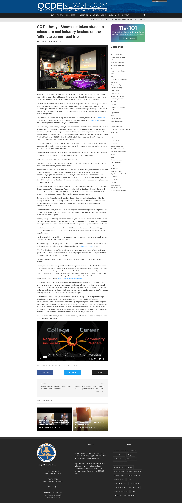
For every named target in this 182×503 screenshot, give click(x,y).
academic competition (121, 451)
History (113, 115)
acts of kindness (119, 455)
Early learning (115, 93)
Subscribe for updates (120, 15)
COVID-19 (114, 82)
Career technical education (119, 79)
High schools (115, 113)
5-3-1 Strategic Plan (117, 54)
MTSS (113, 138)
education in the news (134, 471)
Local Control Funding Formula (120, 129)
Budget (113, 76)
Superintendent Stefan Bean (119, 174)
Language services (116, 126)
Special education (116, 160)
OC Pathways (41, 365)
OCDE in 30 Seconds (117, 146)
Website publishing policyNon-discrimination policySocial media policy (53, 494)
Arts (112, 68)
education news (119, 475)
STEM (113, 165)
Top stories (114, 182)
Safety (113, 154)
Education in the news (117, 96)
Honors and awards (117, 118)
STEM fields (93, 120)
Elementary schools (117, 99)
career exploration (120, 463)
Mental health (115, 132)
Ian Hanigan (42, 41)
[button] (68, 84)
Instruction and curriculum (119, 124)
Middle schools (115, 135)
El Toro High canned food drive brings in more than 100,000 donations (56, 386)
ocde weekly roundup (120, 483)
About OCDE (103, 19)
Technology (114, 179)
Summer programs (116, 171)
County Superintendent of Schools (122, 19)
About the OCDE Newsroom (93, 15)
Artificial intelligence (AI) (118, 65)
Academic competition (118, 57)
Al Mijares (130, 455)
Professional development (119, 151)
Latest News (57, 15)
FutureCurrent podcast (118, 107)
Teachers (114, 177)
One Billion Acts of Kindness (119, 149)
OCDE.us (94, 19)
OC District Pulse (116, 140)
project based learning (121, 491)
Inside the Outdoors (117, 121)
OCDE (48, 365)
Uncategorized (115, 185)
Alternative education (117, 63)
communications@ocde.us (89, 458)
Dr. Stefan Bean (119, 471)
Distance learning (116, 88)
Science (113, 157)
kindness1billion (119, 479)
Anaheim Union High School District (125, 459)
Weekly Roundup (129, 495)
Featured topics (115, 104)
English (156, 1)
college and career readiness (123, 467)
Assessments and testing (118, 71)
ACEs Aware (114, 60)
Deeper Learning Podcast (119, 85)
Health (113, 110)
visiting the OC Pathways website (70, 278)
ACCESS (133, 451)
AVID (112, 74)
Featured (70, 15)
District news (115, 90)
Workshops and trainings (118, 190)
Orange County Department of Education (64, 365)
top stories (117, 495)
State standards (116, 163)
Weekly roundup (116, 188)
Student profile (115, 168)
